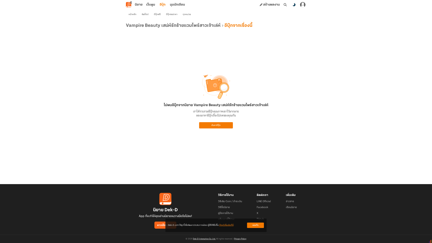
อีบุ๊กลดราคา (171, 14)
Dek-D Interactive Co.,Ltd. (204, 239)
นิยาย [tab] (139, 4)
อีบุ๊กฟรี (157, 14)
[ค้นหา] (285, 4)
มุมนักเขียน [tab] (177, 4)
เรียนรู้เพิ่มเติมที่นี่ (226, 225)
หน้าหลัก (132, 14)
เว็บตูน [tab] (150, 4)
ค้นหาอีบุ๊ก (216, 125)
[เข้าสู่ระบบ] (302, 4)
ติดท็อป (145, 14)
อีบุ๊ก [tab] (163, 4)
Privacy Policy (240, 239)
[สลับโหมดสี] (294, 4)
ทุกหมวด (187, 14)
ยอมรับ (255, 225)
